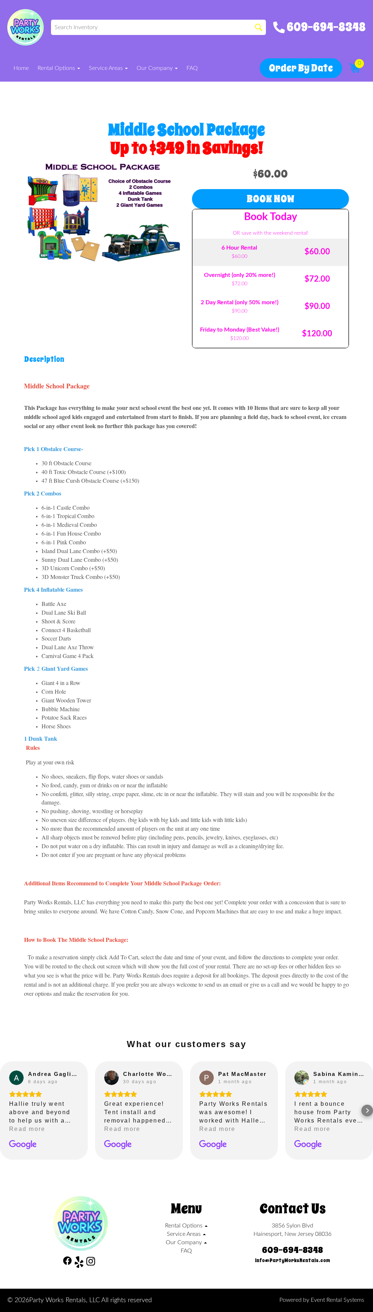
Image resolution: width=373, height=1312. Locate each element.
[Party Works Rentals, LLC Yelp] (79, 1263)
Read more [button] (27, 1129)
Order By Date (301, 68)
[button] (6, 1110)
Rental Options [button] (57, 68)
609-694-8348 (292, 1250)
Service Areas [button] (106, 68)
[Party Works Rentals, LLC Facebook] (67, 1263)
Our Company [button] (155, 68)
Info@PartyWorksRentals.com (292, 1260)
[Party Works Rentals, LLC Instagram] (90, 1263)
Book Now (270, 199)
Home (21, 68)
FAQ (192, 68)
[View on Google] (16, 1077)
